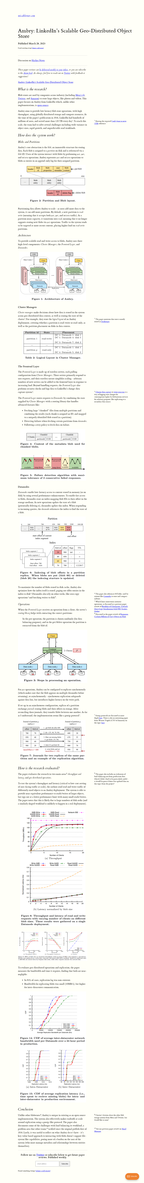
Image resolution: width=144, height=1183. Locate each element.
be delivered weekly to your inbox (53, 69)
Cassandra (107, 596)
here (100, 718)
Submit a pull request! (38, 48)
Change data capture (103, 392)
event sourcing (119, 392)
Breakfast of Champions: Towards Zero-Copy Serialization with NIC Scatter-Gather (111, 608)
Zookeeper (105, 321)
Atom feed (27, 73)
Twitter (67, 73)
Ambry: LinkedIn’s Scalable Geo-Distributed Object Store (45, 82)
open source (42, 105)
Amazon (35, 98)
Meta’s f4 (79, 95)
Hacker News (38, 60)
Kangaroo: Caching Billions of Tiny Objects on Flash (111, 615)
